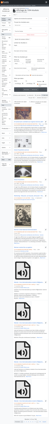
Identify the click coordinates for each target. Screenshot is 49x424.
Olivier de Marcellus (6, 56)
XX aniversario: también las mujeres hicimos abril (28, 122)
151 (40, 421)
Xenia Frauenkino (19, 179)
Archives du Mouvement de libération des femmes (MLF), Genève (6, 119)
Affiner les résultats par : (6, 10)
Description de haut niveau (20, 51)
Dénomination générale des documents (38, 68)
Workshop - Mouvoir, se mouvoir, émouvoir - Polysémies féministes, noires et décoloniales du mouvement (29, 196)
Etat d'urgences (6, 89)
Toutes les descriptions (37, 75)
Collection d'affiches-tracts (6, 61)
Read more (44, 132)
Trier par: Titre (31, 97)
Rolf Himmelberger (6, 94)
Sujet (3, 143)
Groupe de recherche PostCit (28, 199)
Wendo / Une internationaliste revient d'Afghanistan (29, 282)
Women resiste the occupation (23, 247)
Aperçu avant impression (20, 95)
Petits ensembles (6, 75)
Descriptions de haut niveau (22, 75)
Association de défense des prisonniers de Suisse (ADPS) (6, 82)
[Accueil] (5, 2)
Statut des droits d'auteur (20, 68)
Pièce (6, 160)
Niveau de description (5, 153)
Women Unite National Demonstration (25, 229)
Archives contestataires (6, 109)
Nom (3, 133)
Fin (26, 81)
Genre (3, 147)
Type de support (4, 164)
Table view (45, 95)
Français (6, 23)
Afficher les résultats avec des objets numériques (39, 102)
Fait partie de (5, 30)
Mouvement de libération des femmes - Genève (6, 45)
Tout (3, 34)
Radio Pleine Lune (6, 52)
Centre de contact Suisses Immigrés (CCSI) (6, 68)
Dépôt (15, 45)
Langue (4, 15)
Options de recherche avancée (23, 18)
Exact (40, 86)
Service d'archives (5, 101)
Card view (38, 95)
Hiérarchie (31, 95)
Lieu (3, 138)
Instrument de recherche (40, 60)
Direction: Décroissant (42, 97)
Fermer (27, 8)
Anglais (6, 26)
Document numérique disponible (28, 61)
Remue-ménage (6, 37)
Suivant (44, 421)
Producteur (5, 128)
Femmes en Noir (25, 251)
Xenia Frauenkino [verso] (21, 150)
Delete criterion (30, 34)
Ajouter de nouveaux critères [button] (22, 39)
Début (15, 81)
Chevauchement (43, 84)
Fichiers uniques (6, 19)
